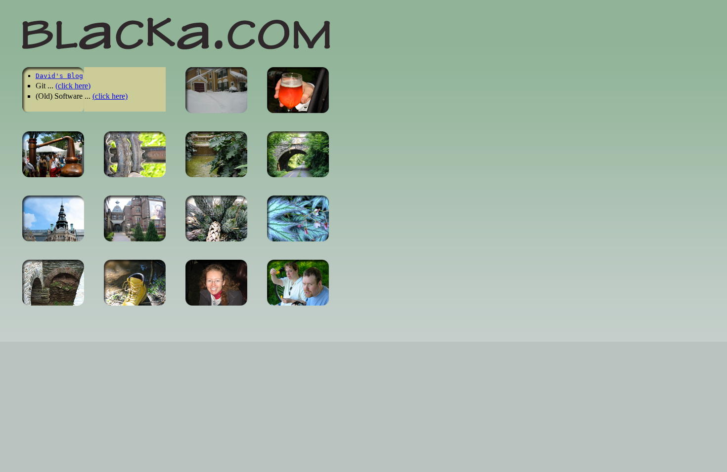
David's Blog (59, 75)
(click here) (73, 85)
